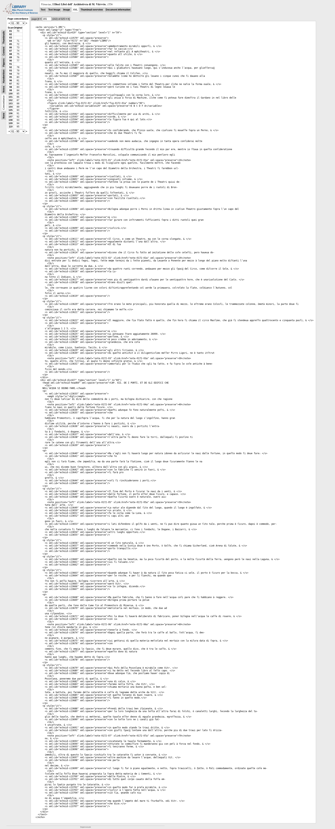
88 (10, 54)
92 (10, 67)
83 (10, 37)
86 (10, 47)
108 (11, 120)
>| (68, 19)
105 (11, 110)
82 (10, 34)
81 (10, 31)
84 (10, 41)
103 (11, 103)
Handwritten (3, 76)
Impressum (85, 827)
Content (3, 51)
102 (11, 100)
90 (10, 60)
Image (66, 9)
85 (10, 44)
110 (11, 126)
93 (10, 70)
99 (10, 90)
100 (11, 93)
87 (10, 50)
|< (39, 19)
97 (10, 83)
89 (10, 57)
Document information (118, 9)
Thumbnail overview (92, 9)
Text (43, 9)
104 (11, 106)
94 (10, 74)
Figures (3, 62)
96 (10, 80)
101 (11, 97)
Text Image (54, 9)
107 (11, 116)
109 (11, 123)
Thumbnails (3, 37)
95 (10, 77)
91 (10, 64)
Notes (3, 89)
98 (10, 87)
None (3, 115)
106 (11, 113)
